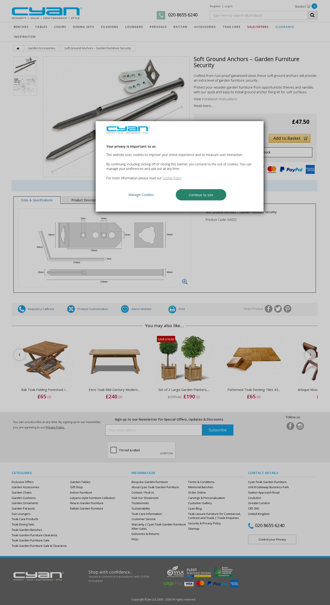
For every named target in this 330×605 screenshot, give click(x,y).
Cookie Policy (172, 178)
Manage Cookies (141, 194)
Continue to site (201, 194)
